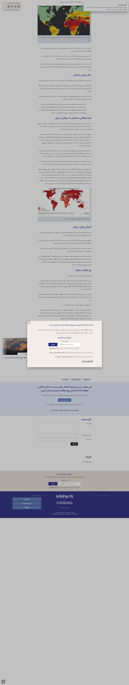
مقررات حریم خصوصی (54, 348)
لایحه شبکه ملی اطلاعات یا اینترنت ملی (63, 357)
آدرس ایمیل (64, 341)
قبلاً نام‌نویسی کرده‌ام (87, 361)
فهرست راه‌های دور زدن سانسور (56, 352)
